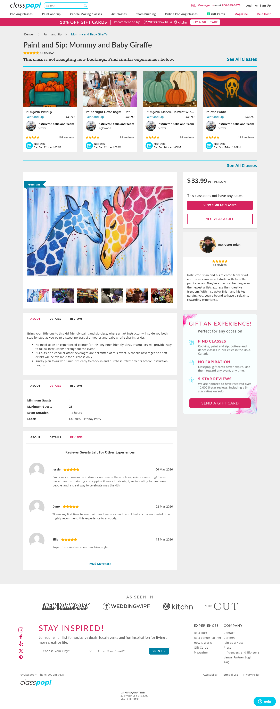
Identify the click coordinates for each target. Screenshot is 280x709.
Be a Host (264, 14)
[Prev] (38, 230)
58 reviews (47, 53)
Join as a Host (233, 643)
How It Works (203, 643)
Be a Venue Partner (207, 638)
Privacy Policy (251, 674)
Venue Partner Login (238, 657)
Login (249, 5)
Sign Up (265, 5)
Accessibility (210, 674)
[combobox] (66, 651)
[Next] (162, 230)
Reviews (76, 319)
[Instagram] (20, 630)
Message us (206, 5)
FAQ (226, 662)
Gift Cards (217, 14)
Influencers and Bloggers (242, 652)
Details (55, 319)
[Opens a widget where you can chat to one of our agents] (264, 702)
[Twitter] (20, 650)
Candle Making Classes (86, 14)
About (35, 319)
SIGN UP (159, 651)
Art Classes (119, 14)
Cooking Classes (21, 14)
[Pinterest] (20, 657)
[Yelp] (20, 643)
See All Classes (242, 59)
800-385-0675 (231, 5)
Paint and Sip (51, 14)
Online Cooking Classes (181, 14)
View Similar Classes (220, 205)
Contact (229, 633)
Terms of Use (230, 674)
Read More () (100, 563)
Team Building (146, 14)
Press (227, 647)
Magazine (241, 14)
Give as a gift (221, 219)
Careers (229, 638)
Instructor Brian (229, 245)
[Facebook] (20, 636)
